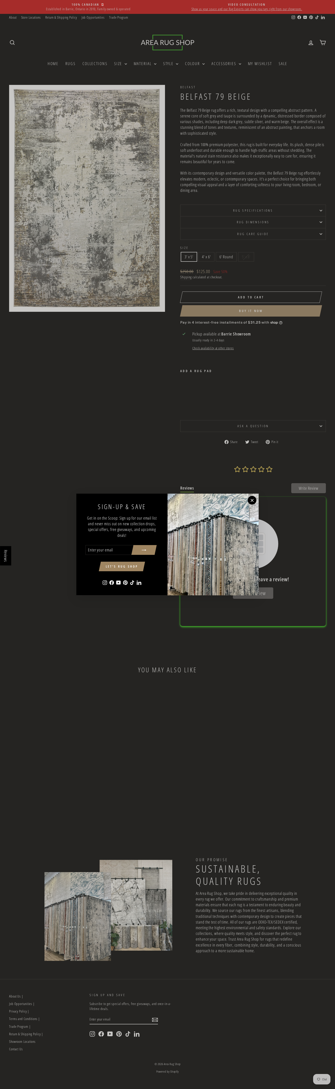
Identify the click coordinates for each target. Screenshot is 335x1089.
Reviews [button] (5, 556)
